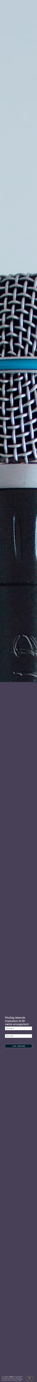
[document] (18, 691)
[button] (31, 298)
